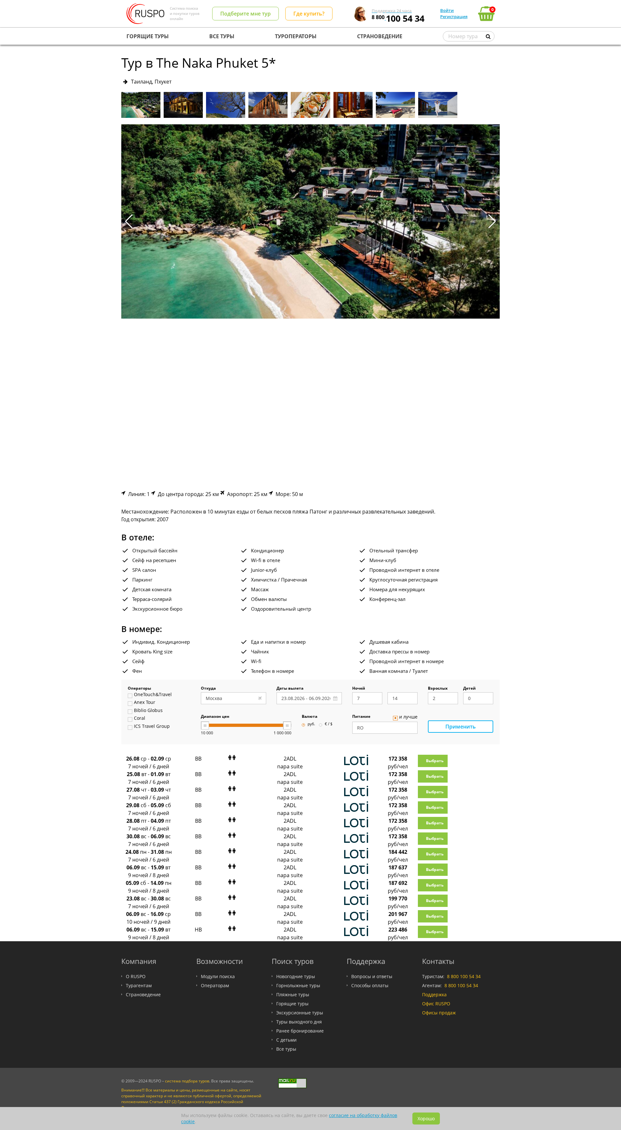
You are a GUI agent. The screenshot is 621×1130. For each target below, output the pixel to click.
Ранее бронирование (300, 1031)
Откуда (208, 688)
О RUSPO (136, 976)
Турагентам (139, 985)
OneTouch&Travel (153, 694)
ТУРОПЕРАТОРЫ (296, 36)
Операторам (215, 985)
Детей (469, 688)
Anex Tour (144, 702)
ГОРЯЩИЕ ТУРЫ (147, 36)
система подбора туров (187, 1081)
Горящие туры (292, 1003)
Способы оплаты (369, 985)
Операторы (139, 688)
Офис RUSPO (436, 1003)
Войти (447, 10)
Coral (139, 718)
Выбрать (434, 760)
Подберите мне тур (245, 13)
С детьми (286, 1040)
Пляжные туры (292, 994)
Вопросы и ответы (371, 976)
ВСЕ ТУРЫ (221, 36)
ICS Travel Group (152, 726)
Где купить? (308, 13)
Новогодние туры (295, 976)
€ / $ (328, 724)
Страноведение (143, 994)
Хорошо (426, 1118)
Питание (361, 717)
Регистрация (453, 16)
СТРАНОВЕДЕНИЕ (379, 36)
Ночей (358, 688)
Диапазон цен (215, 717)
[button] (492, 221)
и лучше (408, 717)
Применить (460, 726)
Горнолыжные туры (298, 985)
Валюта (309, 717)
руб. (311, 724)
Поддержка (434, 994)
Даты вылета (290, 688)
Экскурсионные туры (299, 1013)
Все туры (286, 1049)
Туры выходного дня (299, 1022)
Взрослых (438, 688)
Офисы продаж (439, 1013)
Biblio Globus (148, 710)
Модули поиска (218, 976)
